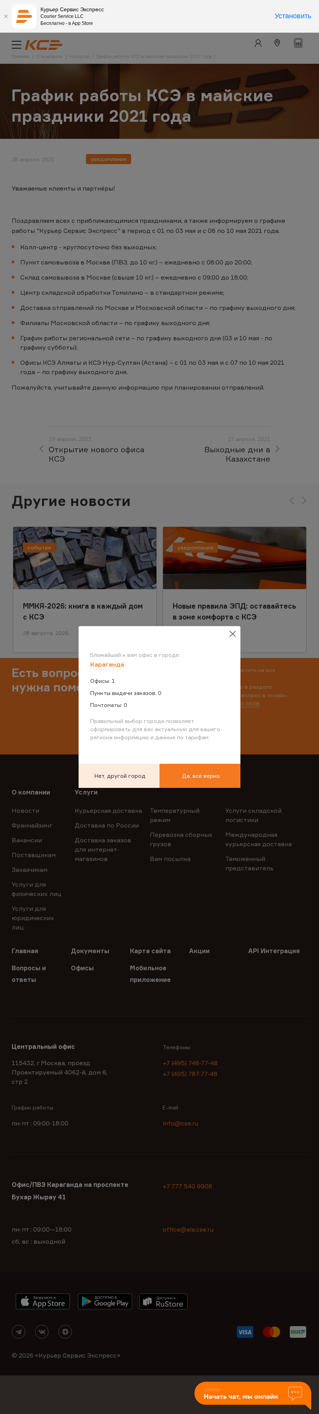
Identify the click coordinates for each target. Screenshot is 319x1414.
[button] (253, 1396)
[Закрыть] (6, 16)
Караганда (107, 664)
